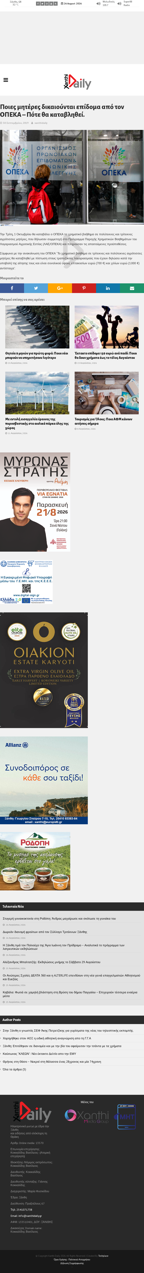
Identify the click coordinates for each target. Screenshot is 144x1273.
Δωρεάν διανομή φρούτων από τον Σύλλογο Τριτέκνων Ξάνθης (45, 932)
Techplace (103, 1255)
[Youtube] (51, 4)
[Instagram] (47, 4)
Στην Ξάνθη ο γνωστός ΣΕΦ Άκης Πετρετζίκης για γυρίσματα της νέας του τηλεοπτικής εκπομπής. (68, 1030)
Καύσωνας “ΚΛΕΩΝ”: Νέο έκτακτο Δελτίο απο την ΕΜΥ (39, 1054)
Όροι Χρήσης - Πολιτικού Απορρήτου (72, 1259)
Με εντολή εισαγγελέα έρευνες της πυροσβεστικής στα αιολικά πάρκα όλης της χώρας (37, 423)
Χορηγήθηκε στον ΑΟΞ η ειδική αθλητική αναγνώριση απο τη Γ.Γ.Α (47, 1038)
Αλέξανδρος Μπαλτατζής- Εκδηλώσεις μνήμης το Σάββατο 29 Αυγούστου (51, 962)
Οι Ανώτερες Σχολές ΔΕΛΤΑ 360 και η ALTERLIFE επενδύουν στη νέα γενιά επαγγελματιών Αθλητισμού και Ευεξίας (71, 977)
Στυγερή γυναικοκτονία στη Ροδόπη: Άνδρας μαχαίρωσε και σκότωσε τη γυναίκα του (59, 918)
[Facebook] (38, 4)
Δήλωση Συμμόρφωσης (72, 1263)
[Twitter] (42, 4)
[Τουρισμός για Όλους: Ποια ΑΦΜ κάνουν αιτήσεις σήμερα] (107, 394)
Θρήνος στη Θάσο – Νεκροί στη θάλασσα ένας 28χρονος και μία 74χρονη (52, 1062)
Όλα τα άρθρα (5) (14, 1069)
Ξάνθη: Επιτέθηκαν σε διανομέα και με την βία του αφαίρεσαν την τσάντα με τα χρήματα (62, 1046)
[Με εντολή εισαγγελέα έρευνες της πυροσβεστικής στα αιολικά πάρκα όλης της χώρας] (37, 394)
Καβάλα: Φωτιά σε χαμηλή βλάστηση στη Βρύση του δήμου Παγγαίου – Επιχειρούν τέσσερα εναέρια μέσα (70, 994)
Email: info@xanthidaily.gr (26, 1216)
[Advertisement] (72, 37)
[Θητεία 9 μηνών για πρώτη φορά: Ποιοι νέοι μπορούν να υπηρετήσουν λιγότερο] (37, 328)
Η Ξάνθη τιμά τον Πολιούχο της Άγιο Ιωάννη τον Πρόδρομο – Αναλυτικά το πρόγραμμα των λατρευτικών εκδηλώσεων (64, 947)
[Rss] (56, 4)
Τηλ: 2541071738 (21, 1209)
